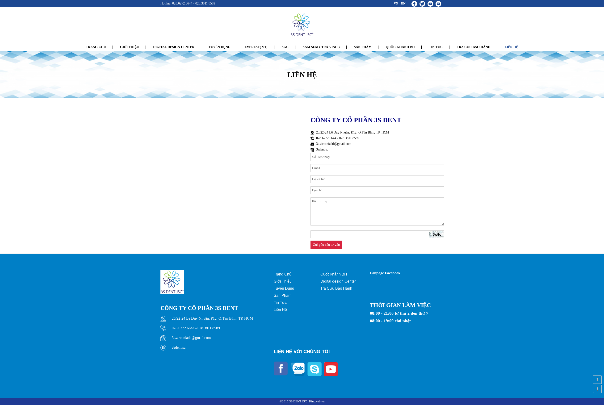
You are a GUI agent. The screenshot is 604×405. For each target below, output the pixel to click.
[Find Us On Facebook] (415, 3)
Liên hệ (511, 47)
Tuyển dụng (220, 47)
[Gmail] (440, 3)
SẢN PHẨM (363, 47)
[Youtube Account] (432, 3)
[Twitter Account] (423, 3)
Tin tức (436, 47)
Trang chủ (96, 47)
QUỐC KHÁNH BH (400, 47)
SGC (285, 47)
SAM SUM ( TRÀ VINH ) (321, 47)
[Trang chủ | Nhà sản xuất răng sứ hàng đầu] (302, 25)
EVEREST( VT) (256, 47)
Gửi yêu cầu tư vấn (326, 244)
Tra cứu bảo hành (474, 47)
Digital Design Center (173, 47)
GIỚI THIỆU (129, 47)
